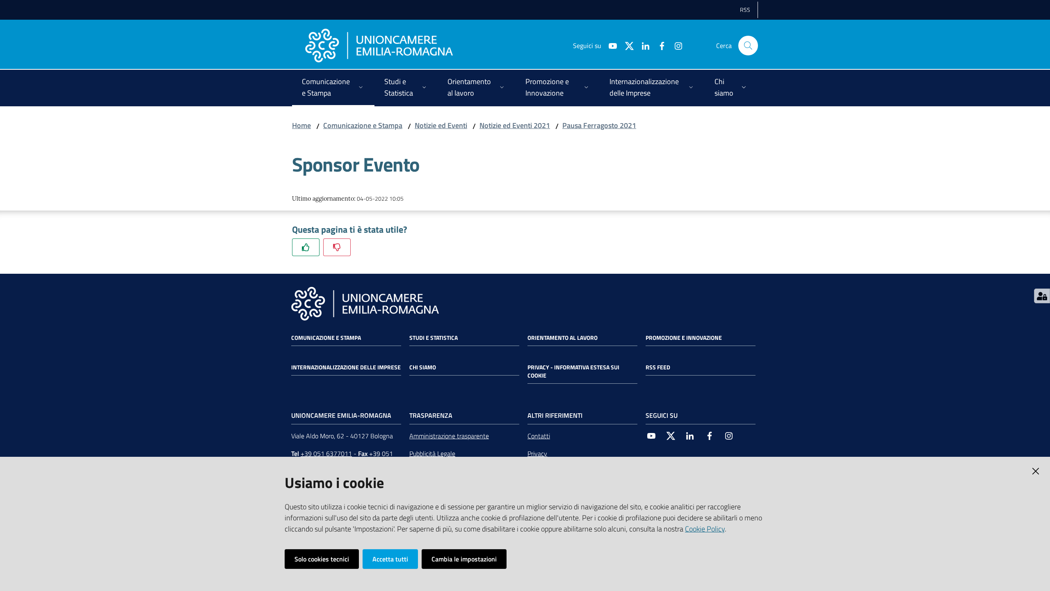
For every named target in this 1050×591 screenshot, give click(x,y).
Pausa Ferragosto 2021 (599, 125)
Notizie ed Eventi (441, 125)
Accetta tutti (390, 559)
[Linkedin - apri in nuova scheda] (642, 45)
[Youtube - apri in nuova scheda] (609, 45)
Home (301, 125)
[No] (337, 247)
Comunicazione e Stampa (362, 125)
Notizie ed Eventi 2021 (514, 125)
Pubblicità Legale (432, 453)
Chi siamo (422, 367)
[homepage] (379, 45)
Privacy (537, 453)
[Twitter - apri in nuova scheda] (626, 45)
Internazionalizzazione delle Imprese (346, 367)
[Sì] (306, 247)
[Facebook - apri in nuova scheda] (659, 45)
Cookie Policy (705, 528)
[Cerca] (748, 45)
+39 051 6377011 (326, 453)
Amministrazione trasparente (449, 436)
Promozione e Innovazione (684, 338)
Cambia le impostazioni (464, 559)
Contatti (538, 436)
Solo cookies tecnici (321, 559)
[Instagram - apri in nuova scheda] (675, 45)
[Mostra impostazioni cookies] (1042, 296)
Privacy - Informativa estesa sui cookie (573, 371)
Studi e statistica (433, 338)
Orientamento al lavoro (562, 338)
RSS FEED (658, 367)
